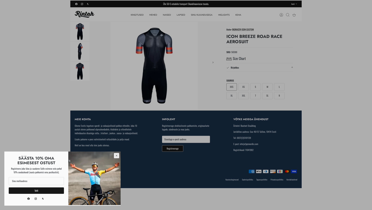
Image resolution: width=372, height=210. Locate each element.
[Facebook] (28, 198)
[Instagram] (36, 198)
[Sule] (116, 155)
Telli (36, 190)
